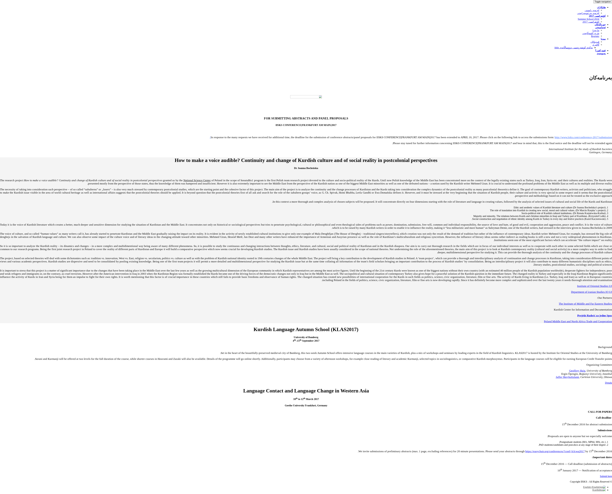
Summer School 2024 (588, 19)
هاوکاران (601, 7)
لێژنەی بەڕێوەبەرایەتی (588, 13)
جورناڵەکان (600, 24)
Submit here (606, 476)
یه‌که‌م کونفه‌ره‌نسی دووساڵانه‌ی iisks (573, 47)
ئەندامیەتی (600, 27)
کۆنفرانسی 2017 (597, 16)
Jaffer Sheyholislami (567, 377)
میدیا (603, 39)
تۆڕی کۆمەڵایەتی (590, 33)
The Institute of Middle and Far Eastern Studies (585, 303)
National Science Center (197, 180)
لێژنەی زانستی (592, 10)
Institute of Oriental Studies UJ (594, 286)
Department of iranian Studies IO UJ (591, 291)
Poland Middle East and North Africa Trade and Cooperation (578, 321)
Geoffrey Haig (577, 370)
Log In (596, 30)
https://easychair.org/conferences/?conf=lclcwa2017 (555, 451)
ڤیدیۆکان (594, 42)
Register (595, 36)
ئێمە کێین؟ (600, 50)
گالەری (595, 45)
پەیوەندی (601, 53)
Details (608, 382)
